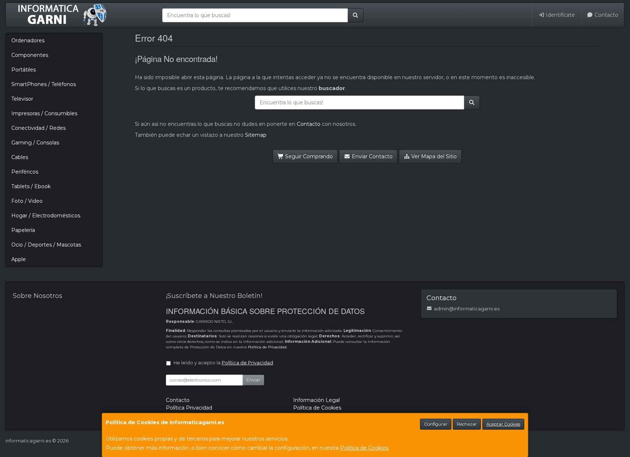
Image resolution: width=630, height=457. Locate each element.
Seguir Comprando (308, 156)
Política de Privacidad (267, 347)
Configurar (435, 424)
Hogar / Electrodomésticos (45, 215)
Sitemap (256, 135)
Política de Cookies (364, 448)
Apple (18, 259)
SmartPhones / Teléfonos (43, 84)
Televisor (22, 99)
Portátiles (23, 69)
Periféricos (24, 172)
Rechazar (467, 424)
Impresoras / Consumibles (44, 113)
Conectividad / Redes (38, 128)
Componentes (29, 55)
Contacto (605, 15)
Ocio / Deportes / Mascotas (46, 244)
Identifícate (559, 15)
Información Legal (316, 400)
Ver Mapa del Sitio (433, 156)
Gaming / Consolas (35, 142)
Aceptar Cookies (503, 424)
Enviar (253, 380)
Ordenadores (27, 40)
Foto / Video (27, 201)
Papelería (23, 230)
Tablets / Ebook (31, 186)
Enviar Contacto (371, 156)
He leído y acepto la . (224, 362)
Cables (19, 157)
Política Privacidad (189, 407)
